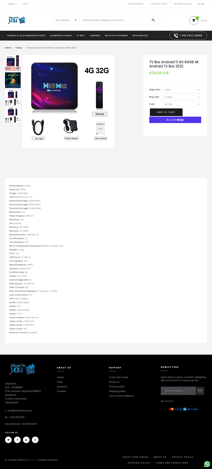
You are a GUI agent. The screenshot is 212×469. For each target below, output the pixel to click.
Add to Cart (166, 112)
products (62, 386)
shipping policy (117, 391)
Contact (61, 391)
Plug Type (154, 96)
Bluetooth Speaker (116, 35)
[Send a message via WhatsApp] (207, 464)
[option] (80, 101)
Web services (140, 35)
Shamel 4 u (32, 459)
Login (202, 3)
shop (60, 382)
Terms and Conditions (121, 396)
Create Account (184, 3)
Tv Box (81, 35)
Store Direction (136, 3)
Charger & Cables (61, 35)
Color (152, 104)
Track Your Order (159, 3)
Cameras (95, 35)
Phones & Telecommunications (26, 35)
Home (8, 47)
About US (114, 382)
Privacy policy (117, 386)
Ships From (154, 89)
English (11, 3)
